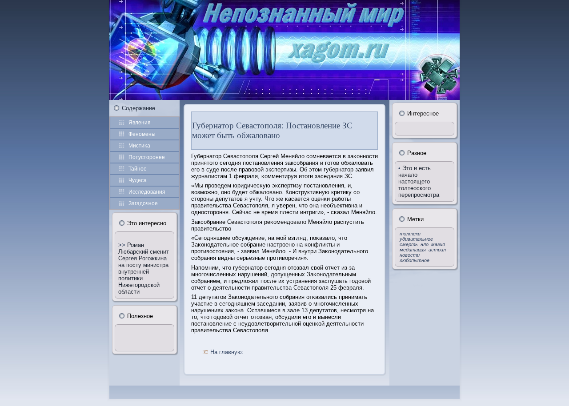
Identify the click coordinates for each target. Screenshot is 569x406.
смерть (409, 244)
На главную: (227, 352)
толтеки (410, 233)
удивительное (416, 239)
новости (410, 255)
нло (425, 244)
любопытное (414, 260)
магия (438, 244)
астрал (437, 249)
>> (122, 245)
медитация (413, 249)
